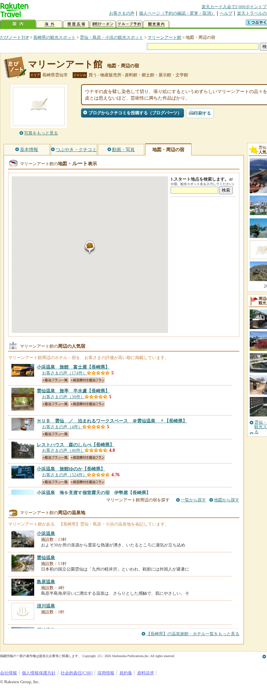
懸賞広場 (76, 24)
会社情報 (8, 672)
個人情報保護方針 (39, 672)
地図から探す (226, 499)
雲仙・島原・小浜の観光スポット (111, 37)
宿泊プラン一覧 (55, 380)
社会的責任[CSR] (76, 672)
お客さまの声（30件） (63, 396)
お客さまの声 (121, 13)
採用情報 (105, 672)
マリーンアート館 (164, 37)
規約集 (125, 672)
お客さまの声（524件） (64, 474)
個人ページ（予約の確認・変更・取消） (177, 13)
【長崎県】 (73, 367)
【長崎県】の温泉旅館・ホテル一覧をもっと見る (192, 633)
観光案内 (156, 24)
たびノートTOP (14, 37)
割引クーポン (103, 24)
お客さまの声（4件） (62, 426)
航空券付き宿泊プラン (87, 380)
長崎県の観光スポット (54, 37)
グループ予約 (130, 24)
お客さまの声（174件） (64, 372)
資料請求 (145, 672)
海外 (49, 24)
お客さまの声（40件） (63, 450)
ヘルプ (226, 13)
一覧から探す (193, 499)
